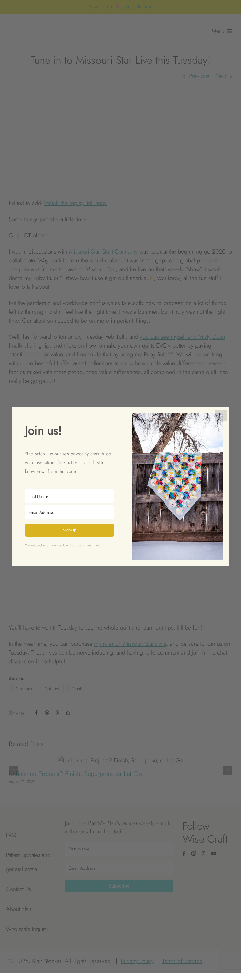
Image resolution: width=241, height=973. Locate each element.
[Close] (221, 415)
